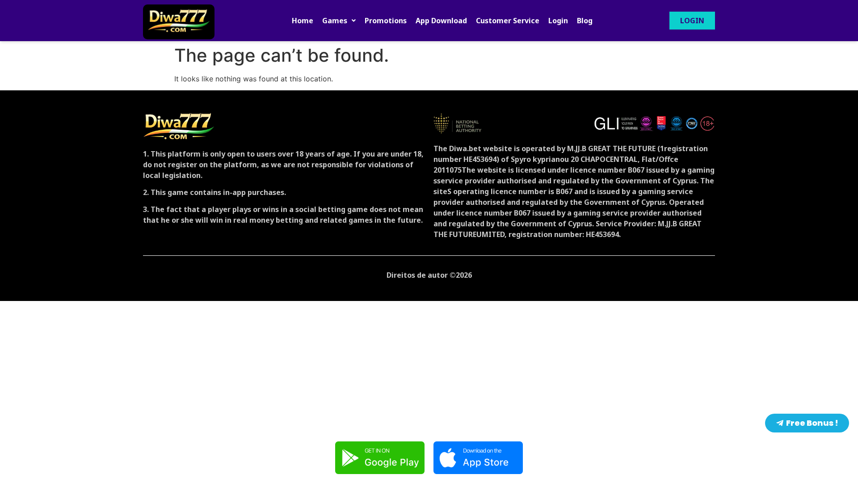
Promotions (386, 20)
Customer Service (507, 20)
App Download (441, 20)
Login (558, 20)
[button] (339, 21)
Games (334, 20)
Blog (585, 20)
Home (302, 20)
